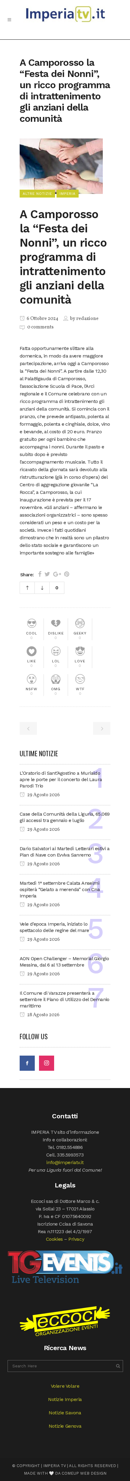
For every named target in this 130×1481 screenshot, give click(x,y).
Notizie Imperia (65, 1399)
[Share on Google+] (57, 574)
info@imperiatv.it (64, 1162)
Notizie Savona (65, 1413)
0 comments (40, 327)
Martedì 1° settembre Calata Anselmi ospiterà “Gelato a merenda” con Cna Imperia (60, 889)
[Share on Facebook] (39, 574)
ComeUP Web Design (84, 1473)
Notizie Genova (65, 1426)
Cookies (54, 1239)
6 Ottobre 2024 (42, 318)
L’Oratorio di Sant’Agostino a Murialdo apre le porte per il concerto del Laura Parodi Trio (61, 779)
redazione (87, 318)
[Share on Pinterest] (66, 574)
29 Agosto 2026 (43, 795)
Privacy (76, 1239)
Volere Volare (65, 1386)
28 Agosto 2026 (43, 1015)
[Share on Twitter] (47, 574)
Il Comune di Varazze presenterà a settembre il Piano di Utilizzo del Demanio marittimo (64, 999)
